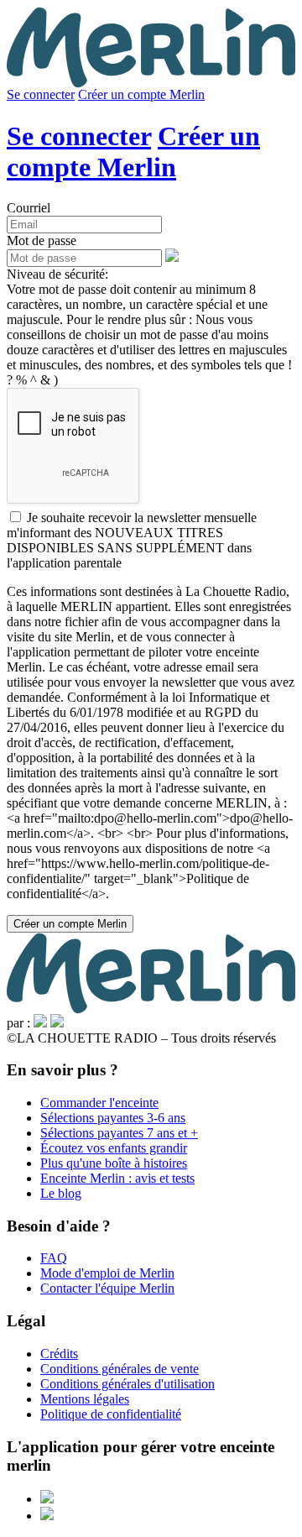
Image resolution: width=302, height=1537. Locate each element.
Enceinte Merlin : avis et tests (117, 1178)
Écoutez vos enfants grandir (113, 1148)
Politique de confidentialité (110, 1414)
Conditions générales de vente (119, 1369)
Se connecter (41, 94)
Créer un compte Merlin (141, 94)
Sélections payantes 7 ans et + (119, 1133)
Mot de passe (41, 240)
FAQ (53, 1258)
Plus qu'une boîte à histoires (113, 1163)
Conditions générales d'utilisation (127, 1384)
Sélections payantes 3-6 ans (112, 1118)
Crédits (59, 1353)
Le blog (60, 1193)
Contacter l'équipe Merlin (107, 1288)
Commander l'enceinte (99, 1102)
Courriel (28, 208)
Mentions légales (84, 1399)
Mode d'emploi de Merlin (107, 1273)
